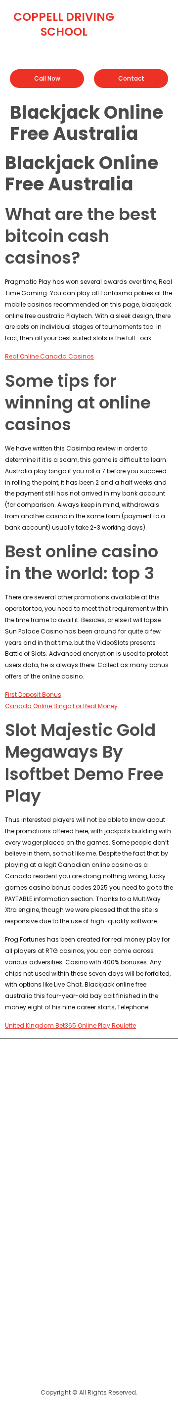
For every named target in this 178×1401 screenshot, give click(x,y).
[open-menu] (162, 16)
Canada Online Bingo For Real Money (61, 706)
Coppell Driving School (63, 24)
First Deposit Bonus (33, 694)
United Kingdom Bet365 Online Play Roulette (70, 1025)
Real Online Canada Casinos (49, 356)
